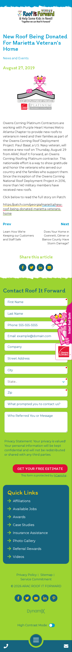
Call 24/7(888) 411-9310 (6, 646)
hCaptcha (60, 475)
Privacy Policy (26, 574)
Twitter (31, 267)
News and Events (15, 58)
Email (49, 267)
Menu (36, 640)
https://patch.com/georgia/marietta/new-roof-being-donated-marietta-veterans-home (32, 209)
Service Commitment (36, 579)
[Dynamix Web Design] (36, 611)
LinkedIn (40, 267)
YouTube (36, 598)
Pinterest (53, 598)
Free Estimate (66, 646)
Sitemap (46, 574)
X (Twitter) (27, 598)
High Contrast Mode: (32, 625)
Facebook (22, 267)
